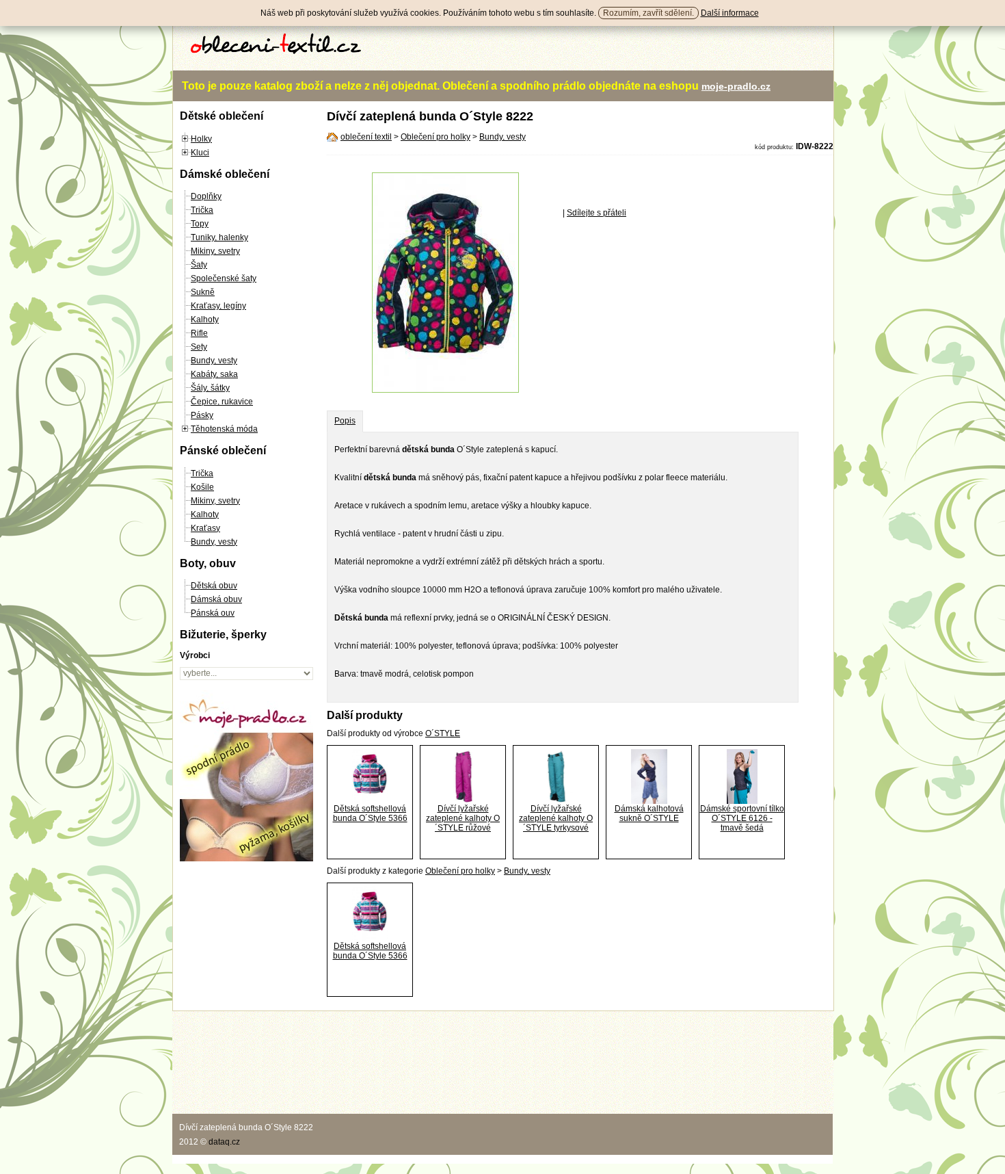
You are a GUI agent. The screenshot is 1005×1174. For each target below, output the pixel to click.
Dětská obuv (214, 585)
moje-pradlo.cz (735, 86)
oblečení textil (366, 137)
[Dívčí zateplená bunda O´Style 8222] (445, 390)
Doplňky (206, 196)
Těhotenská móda (224, 429)
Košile (202, 487)
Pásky (202, 415)
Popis (345, 421)
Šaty (199, 265)
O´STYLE (442, 733)
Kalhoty (205, 319)
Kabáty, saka (214, 374)
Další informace (730, 13)
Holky (201, 139)
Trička (202, 210)
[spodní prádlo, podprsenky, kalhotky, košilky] (246, 858)
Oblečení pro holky (435, 137)
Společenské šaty (223, 278)
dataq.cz (224, 1142)
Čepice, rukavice (222, 401)
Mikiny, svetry (215, 251)
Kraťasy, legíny (218, 306)
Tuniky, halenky (219, 237)
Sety (199, 347)
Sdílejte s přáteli (596, 213)
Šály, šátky (210, 388)
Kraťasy (205, 528)
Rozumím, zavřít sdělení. (648, 13)
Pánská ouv (212, 613)
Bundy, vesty (214, 360)
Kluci (200, 152)
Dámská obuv (216, 599)
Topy (200, 224)
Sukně (203, 292)
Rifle (199, 333)
